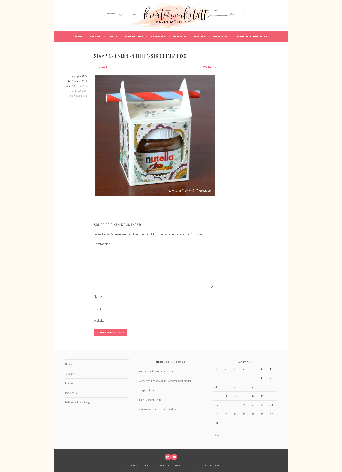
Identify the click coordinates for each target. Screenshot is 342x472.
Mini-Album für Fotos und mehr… (157, 371)
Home (78, 36)
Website (99, 320)
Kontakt (199, 36)
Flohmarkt (157, 36)
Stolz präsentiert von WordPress (146, 465)
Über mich (179, 36)
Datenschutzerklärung (251, 36)
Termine (95, 36)
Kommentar (100, 246)
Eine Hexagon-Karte (150, 400)
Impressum (220, 36)
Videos (112, 36)
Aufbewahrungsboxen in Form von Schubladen (165, 381)
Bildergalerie (133, 36)
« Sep (216, 434)
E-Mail (98, 309)
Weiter (207, 67)
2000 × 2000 (77, 86)
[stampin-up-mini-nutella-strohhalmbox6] (155, 196)
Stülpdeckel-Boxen (149, 390)
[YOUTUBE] (174, 457)
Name (98, 296)
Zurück (103, 67)
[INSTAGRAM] (168, 457)
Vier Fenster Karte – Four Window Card (160, 409)
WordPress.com (208, 465)
